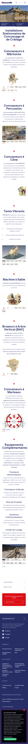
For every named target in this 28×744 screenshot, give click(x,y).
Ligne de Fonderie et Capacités (20, 671)
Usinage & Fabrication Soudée (7, 671)
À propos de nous (7, 649)
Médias (4, 687)
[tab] (4, 87)
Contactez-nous (6, 685)
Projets (17, 687)
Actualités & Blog (19, 685)
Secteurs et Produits (5, 675)
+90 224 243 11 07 (8, 618)
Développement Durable (6, 653)
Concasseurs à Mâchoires (4, 24)
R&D (16, 652)
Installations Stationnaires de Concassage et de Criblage (7, 666)
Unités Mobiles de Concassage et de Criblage (20, 665)
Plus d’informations (8, 736)
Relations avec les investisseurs (19, 649)
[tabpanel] (14, 78)
